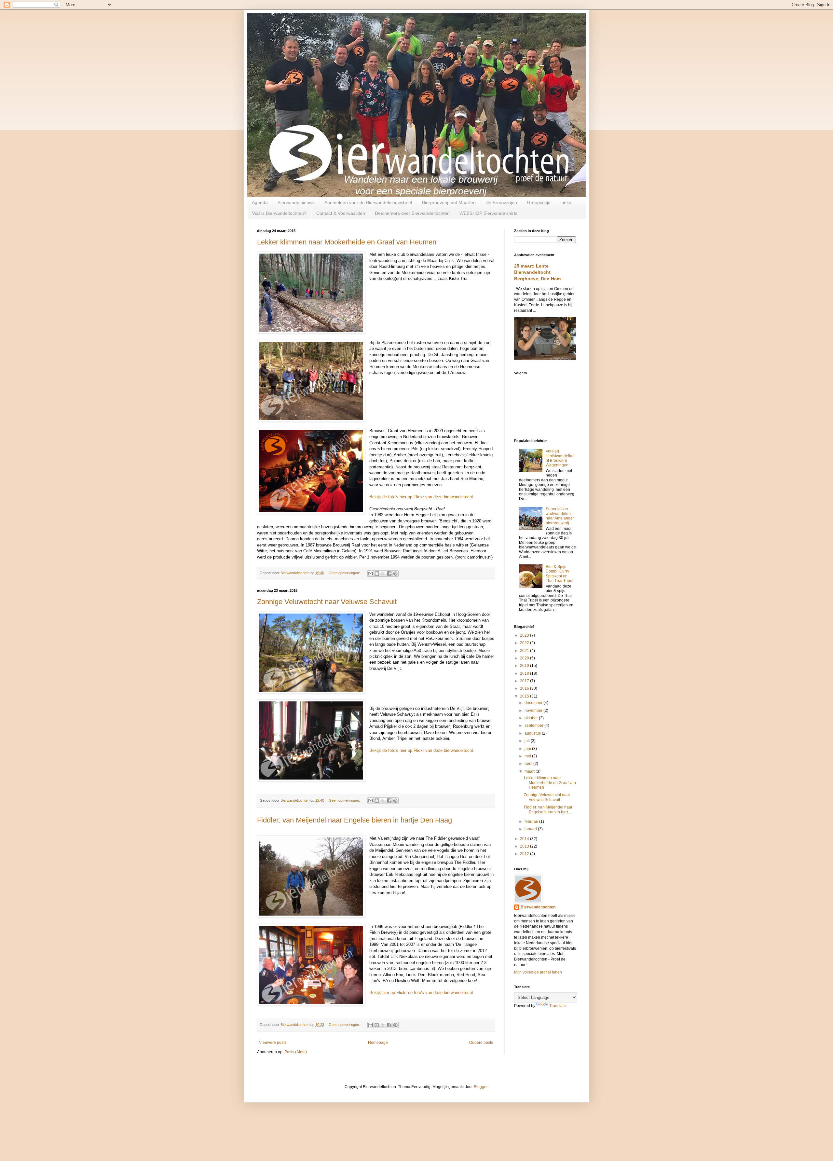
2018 (525, 673)
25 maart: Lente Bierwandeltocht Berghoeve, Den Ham (537, 272)
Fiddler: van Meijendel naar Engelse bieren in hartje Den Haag (354, 820)
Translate (557, 1005)
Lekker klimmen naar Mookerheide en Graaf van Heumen (346, 242)
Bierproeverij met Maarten (449, 202)
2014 (525, 838)
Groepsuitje (539, 202)
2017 (525, 681)
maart (530, 771)
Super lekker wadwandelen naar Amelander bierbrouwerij (560, 516)
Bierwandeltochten (538, 907)
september (534, 725)
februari (532, 821)
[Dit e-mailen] (370, 573)
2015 (525, 696)
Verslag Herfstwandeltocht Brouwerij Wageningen (560, 458)
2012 (525, 853)
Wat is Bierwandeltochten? (279, 213)
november (534, 710)
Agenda (260, 202)
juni (528, 748)
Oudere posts (481, 1042)
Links (565, 202)
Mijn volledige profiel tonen (538, 972)
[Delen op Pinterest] (395, 573)
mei (528, 756)
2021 (525, 650)
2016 (525, 688)
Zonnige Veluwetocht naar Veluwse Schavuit (327, 602)
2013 (525, 846)
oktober (532, 718)
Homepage (378, 1042)
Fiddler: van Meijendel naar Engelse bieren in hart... (548, 809)
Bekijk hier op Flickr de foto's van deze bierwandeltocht (421, 992)
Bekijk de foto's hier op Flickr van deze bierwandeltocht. (421, 496)
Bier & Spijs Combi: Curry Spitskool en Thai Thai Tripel (559, 573)
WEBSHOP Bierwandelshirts (488, 213)
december (534, 702)
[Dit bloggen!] (377, 573)
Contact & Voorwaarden (340, 213)
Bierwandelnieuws (296, 202)
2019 (525, 665)
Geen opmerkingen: (345, 573)
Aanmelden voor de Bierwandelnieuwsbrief (368, 202)
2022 (525, 643)
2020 (525, 658)
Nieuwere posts (272, 1042)
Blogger (480, 1087)
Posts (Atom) (295, 1052)
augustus (533, 733)
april (529, 763)
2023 (525, 635)
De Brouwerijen (501, 202)
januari (531, 829)
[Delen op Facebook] (389, 573)
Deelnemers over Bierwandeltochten (412, 213)
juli (528, 741)
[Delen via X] (383, 573)
